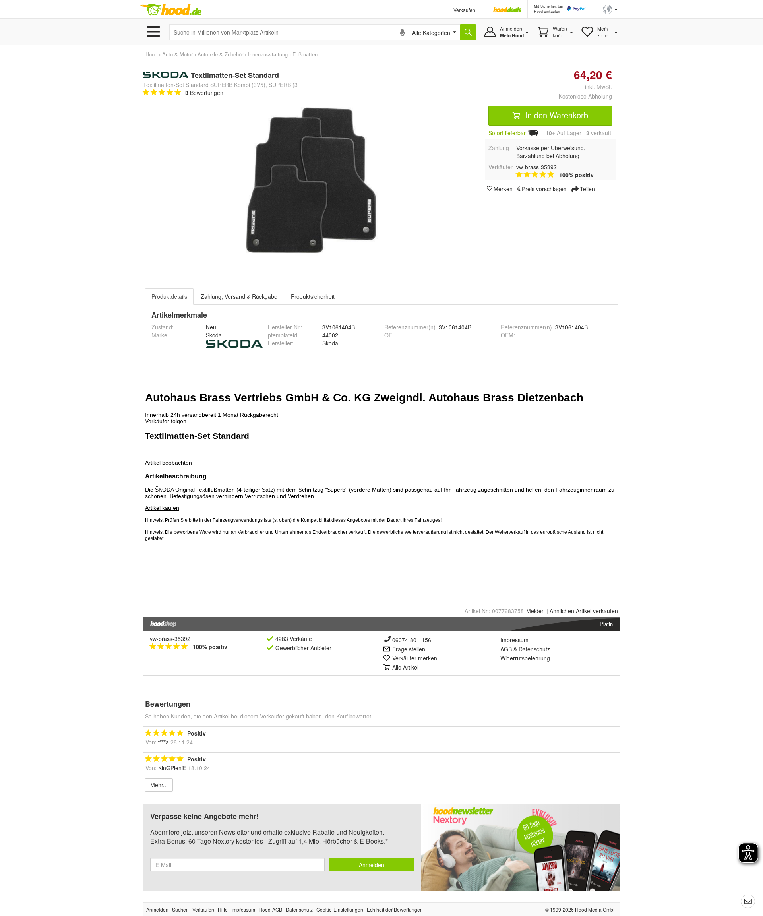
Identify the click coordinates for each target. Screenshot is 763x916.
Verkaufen (464, 9)
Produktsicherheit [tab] (313, 296)
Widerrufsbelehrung (525, 658)
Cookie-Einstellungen (339, 909)
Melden (535, 611)
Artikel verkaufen (584, 611)
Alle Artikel (405, 667)
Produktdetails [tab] (169, 296)
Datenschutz (534, 649)
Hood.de (170, 10)
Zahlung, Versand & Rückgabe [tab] (239, 296)
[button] (610, 8)
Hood (151, 54)
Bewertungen (204, 93)
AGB (506, 649)
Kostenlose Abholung (585, 96)
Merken (503, 188)
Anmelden (371, 865)
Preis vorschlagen (544, 188)
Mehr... (159, 785)
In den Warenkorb (555, 115)
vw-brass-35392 (170, 639)
